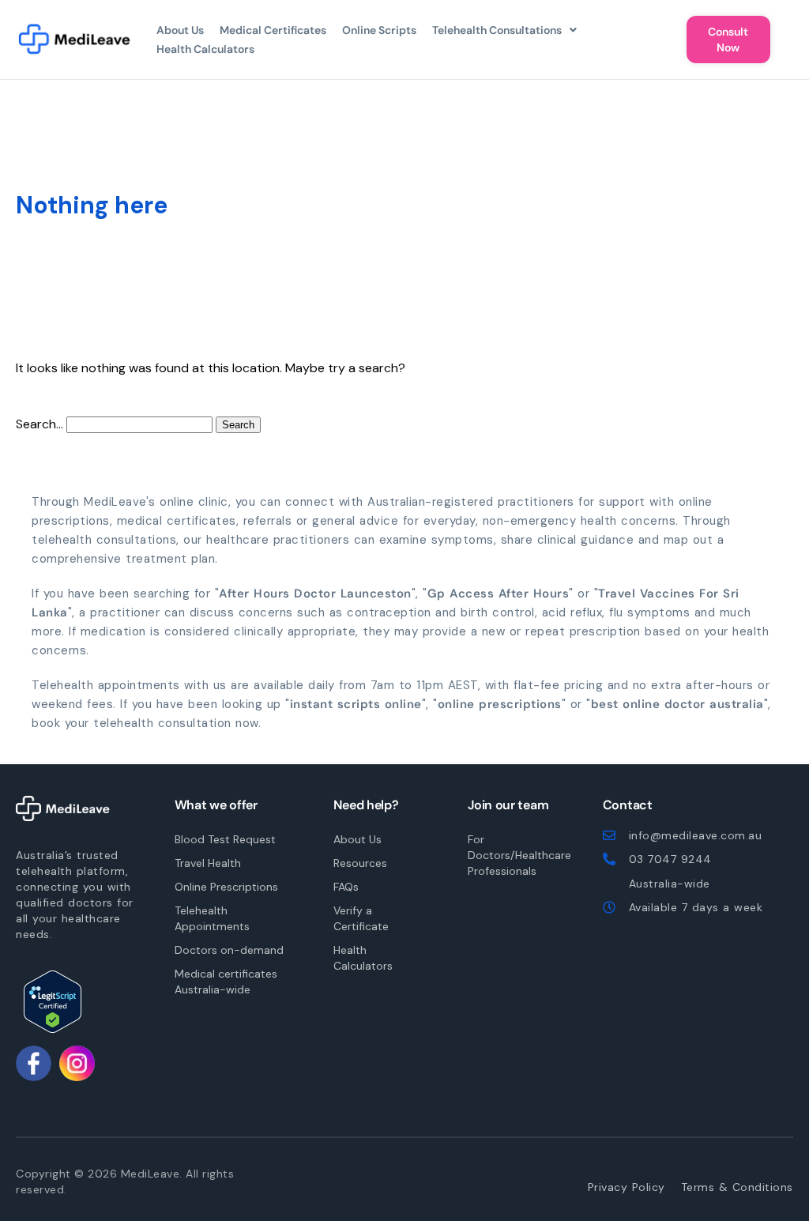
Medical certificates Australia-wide (226, 982)
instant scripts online (356, 704)
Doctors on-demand (229, 950)
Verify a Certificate (361, 918)
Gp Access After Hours (498, 593)
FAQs (346, 887)
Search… (39, 424)
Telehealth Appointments (212, 918)
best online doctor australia (677, 704)
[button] (504, 30)
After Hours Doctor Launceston (315, 593)
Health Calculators (205, 49)
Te (737, 1187)
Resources (360, 863)
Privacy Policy (626, 1187)
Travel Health (208, 863)
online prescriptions (500, 704)
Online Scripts (379, 30)
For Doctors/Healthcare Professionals (515, 855)
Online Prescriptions (226, 887)
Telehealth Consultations (497, 30)
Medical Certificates (273, 30)
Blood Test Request (225, 839)
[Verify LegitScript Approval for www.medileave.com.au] (52, 1001)
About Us (180, 30)
